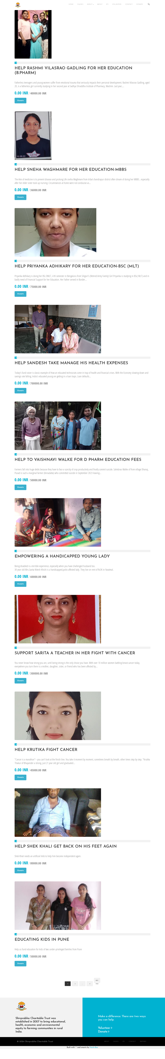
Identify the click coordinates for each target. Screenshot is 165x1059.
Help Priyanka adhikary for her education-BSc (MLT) (77, 266)
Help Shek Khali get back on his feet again (66, 847)
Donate (20, 100)
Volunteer (104, 1028)
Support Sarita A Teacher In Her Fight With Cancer (75, 653)
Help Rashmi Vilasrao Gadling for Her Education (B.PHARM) (73, 70)
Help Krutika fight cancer (46, 750)
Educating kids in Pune (42, 940)
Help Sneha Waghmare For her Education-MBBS (70, 170)
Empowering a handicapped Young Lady (62, 556)
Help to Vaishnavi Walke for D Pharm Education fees (78, 460)
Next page (97, 981)
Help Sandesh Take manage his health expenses (71, 363)
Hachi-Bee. (94, 1047)
